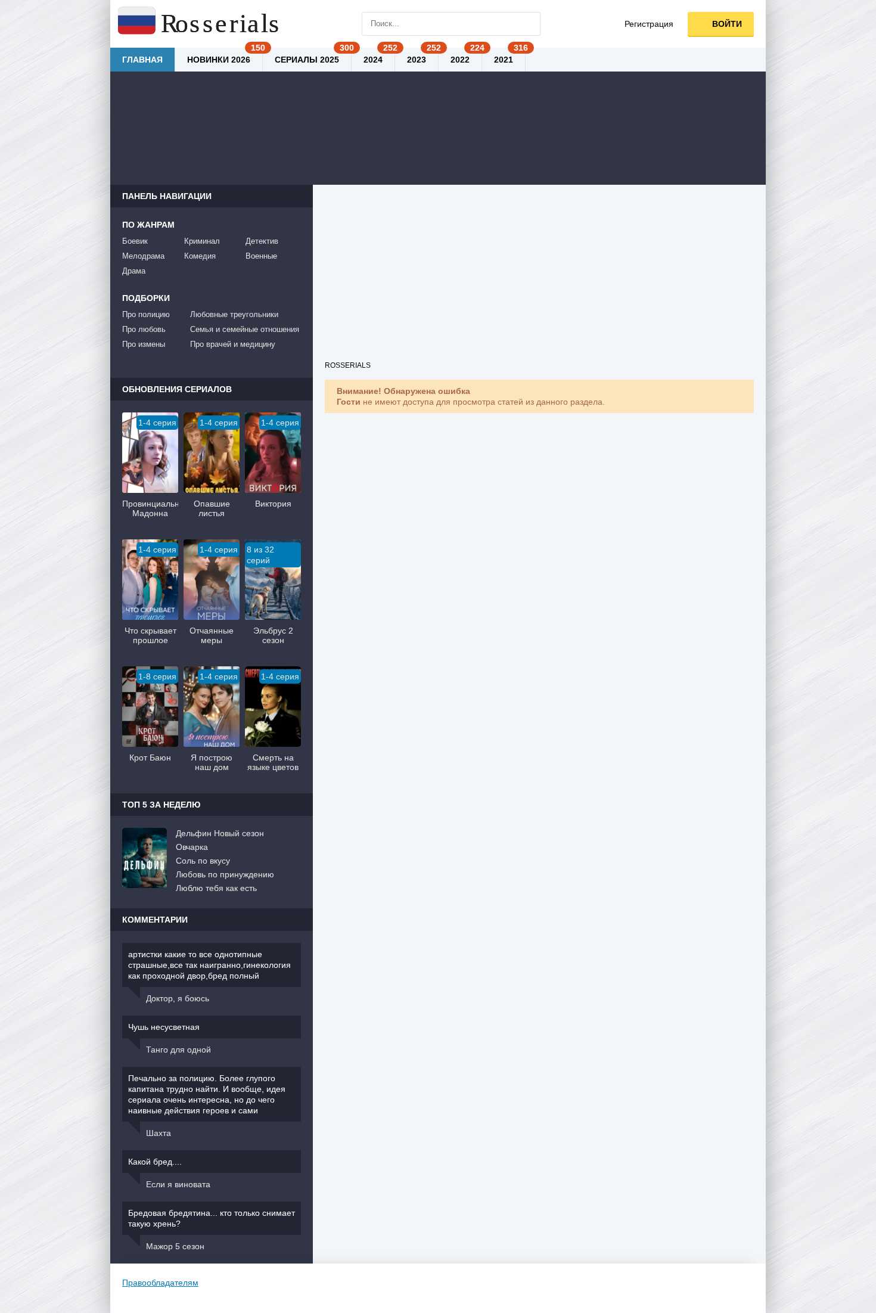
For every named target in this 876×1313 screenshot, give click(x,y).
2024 (373, 59)
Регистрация (649, 24)
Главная (142, 59)
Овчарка (192, 847)
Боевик (135, 241)
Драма (133, 270)
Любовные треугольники (234, 314)
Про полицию (146, 314)
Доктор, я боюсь (177, 998)
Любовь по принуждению (225, 874)
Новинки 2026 (218, 59)
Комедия (200, 256)
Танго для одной (178, 1049)
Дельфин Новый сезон (220, 833)
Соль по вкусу (203, 860)
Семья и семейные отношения (244, 329)
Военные (261, 256)
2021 (503, 59)
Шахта (158, 1133)
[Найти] (528, 24)
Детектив (262, 241)
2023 (416, 59)
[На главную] (199, 24)
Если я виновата (178, 1184)
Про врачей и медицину (232, 344)
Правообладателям (160, 1282)
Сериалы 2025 (307, 59)
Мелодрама (143, 256)
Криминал (202, 241)
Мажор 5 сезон (175, 1246)
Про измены (143, 344)
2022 (460, 59)
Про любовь (144, 329)
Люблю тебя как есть (216, 888)
